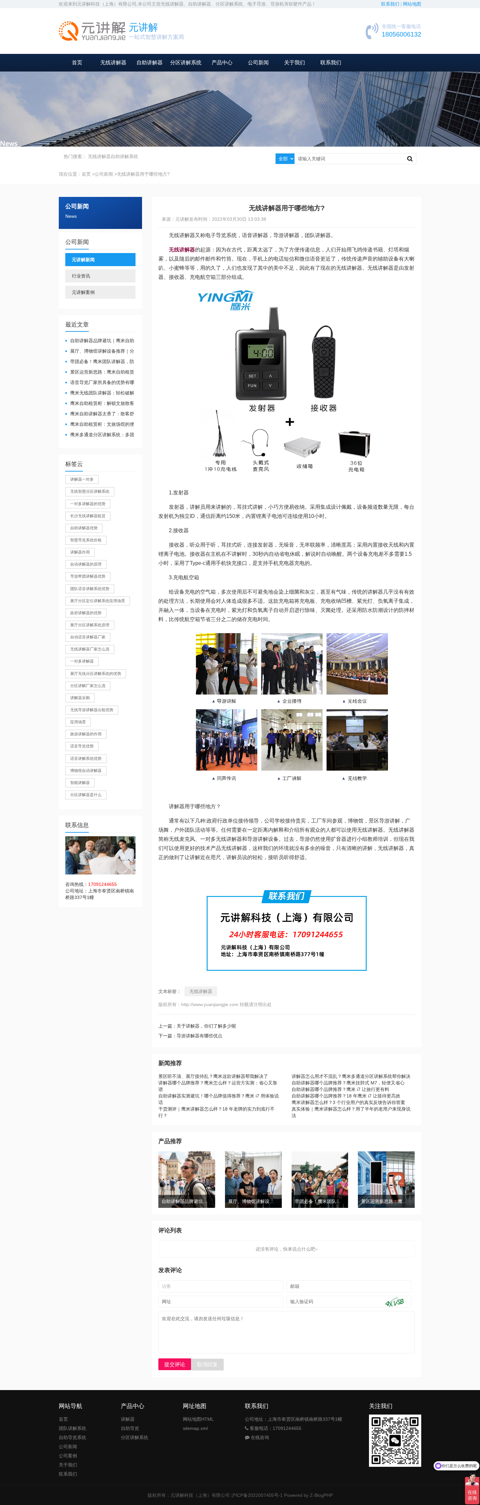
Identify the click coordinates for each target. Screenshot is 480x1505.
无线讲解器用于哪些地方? (143, 174)
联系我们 (330, 62)
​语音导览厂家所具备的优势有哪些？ (99, 383)
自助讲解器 (149, 62)
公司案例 (68, 1455)
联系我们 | (392, 4)
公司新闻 (258, 62)
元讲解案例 (83, 292)
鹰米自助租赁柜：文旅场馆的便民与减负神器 (99, 425)
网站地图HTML (198, 1419)
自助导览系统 (72, 1437)
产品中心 (222, 62)
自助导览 (130, 1428)
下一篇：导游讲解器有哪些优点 (190, 1035)
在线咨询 (259, 1437)
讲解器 (128, 1419)
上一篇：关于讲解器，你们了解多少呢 (197, 1026)
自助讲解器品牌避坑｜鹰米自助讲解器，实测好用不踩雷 (99, 341)
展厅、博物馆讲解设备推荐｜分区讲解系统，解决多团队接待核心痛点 (99, 351)
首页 (77, 62)
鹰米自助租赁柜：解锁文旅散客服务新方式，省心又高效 (99, 404)
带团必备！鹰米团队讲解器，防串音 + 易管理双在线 (99, 362)
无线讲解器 (113, 62)
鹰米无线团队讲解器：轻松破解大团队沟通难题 (99, 393)
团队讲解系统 (72, 1428)
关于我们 (294, 62)
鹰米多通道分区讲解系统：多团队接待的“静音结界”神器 (99, 435)
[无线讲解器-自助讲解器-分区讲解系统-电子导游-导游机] (92, 31)
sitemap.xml (195, 1428)
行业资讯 (81, 276)
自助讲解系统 (124, 156)
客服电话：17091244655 (274, 1428)
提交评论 (174, 1364)
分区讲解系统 (185, 62)
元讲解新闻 (83, 259)
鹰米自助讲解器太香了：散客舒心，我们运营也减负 (99, 414)
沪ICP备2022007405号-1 (257, 1495)
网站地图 (412, 4)
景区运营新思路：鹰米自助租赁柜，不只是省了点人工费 (99, 372)
